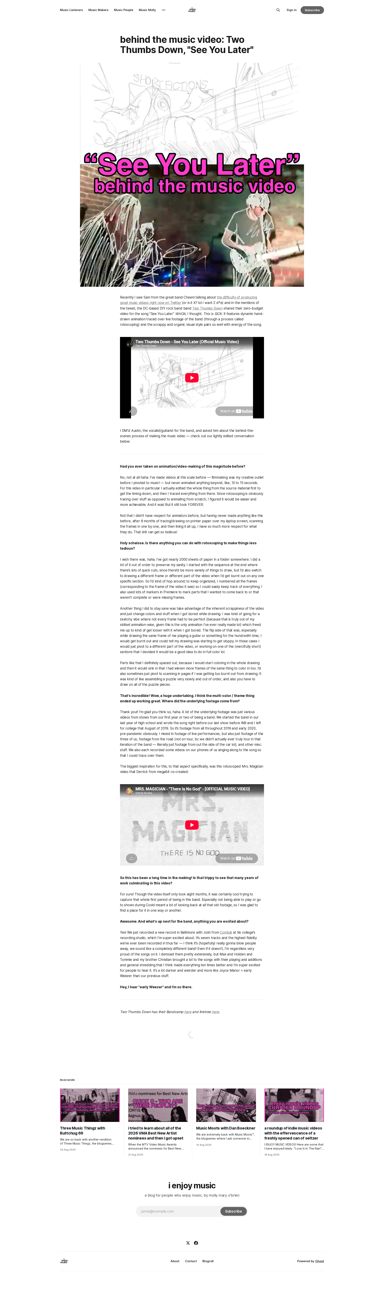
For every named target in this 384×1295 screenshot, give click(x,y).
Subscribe (312, 10)
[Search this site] (278, 10)
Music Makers (98, 10)
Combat (226, 932)
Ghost (319, 1261)
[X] (188, 1243)
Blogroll (208, 1261)
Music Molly (147, 10)
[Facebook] (196, 1243)
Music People (123, 10)
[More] (163, 10)
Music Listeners (71, 10)
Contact (191, 1261)
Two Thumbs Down (207, 308)
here (187, 1012)
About (175, 1261)
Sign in (292, 10)
